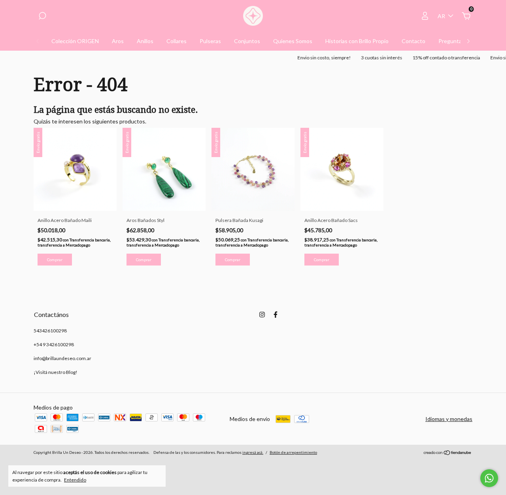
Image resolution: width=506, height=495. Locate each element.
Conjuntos (247, 41)
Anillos (145, 41)
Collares (176, 41)
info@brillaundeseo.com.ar (62, 358)
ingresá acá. (252, 452)
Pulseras (210, 41)
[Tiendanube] (447, 453)
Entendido (75, 480)
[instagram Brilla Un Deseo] (262, 314)
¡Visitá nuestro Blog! (55, 372)
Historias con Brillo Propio (357, 41)
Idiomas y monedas (448, 418)
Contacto (413, 41)
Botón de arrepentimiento (293, 452)
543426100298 (50, 331)
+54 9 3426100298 (54, 344)
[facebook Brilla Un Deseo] (275, 314)
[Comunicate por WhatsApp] (489, 478)
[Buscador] (42, 16)
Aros (118, 41)
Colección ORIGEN (75, 41)
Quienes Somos (292, 41)
